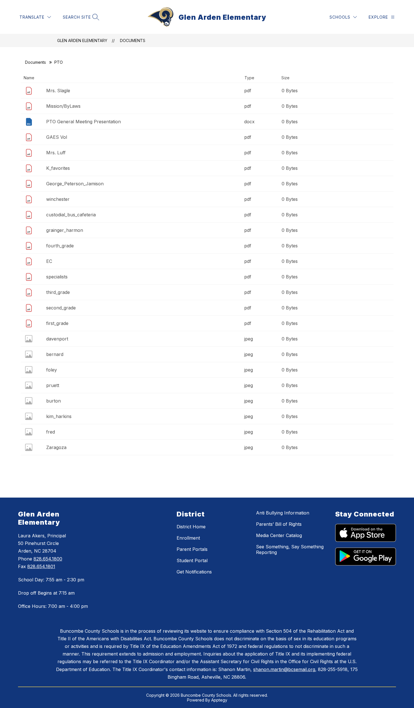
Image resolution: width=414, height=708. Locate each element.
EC (49, 261)
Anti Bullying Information (282, 513)
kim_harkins (59, 416)
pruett (52, 385)
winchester (58, 199)
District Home (191, 526)
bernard (54, 354)
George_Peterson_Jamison (75, 183)
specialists (57, 277)
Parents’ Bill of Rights (279, 524)
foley (51, 370)
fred (50, 432)
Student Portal (192, 560)
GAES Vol (56, 137)
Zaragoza (56, 447)
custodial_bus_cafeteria (71, 214)
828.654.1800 (48, 559)
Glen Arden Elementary (82, 40)
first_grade (57, 323)
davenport (57, 339)
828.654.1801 (41, 566)
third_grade (58, 292)
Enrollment (188, 538)
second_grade (61, 308)
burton (53, 401)
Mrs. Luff (56, 152)
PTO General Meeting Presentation (83, 121)
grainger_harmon (64, 230)
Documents (132, 40)
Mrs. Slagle (58, 90)
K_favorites (58, 168)
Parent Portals (192, 549)
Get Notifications (194, 572)
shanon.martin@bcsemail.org (284, 669)
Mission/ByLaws (63, 106)
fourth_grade (60, 246)
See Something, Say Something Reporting (290, 549)
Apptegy (219, 700)
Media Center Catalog (279, 535)
